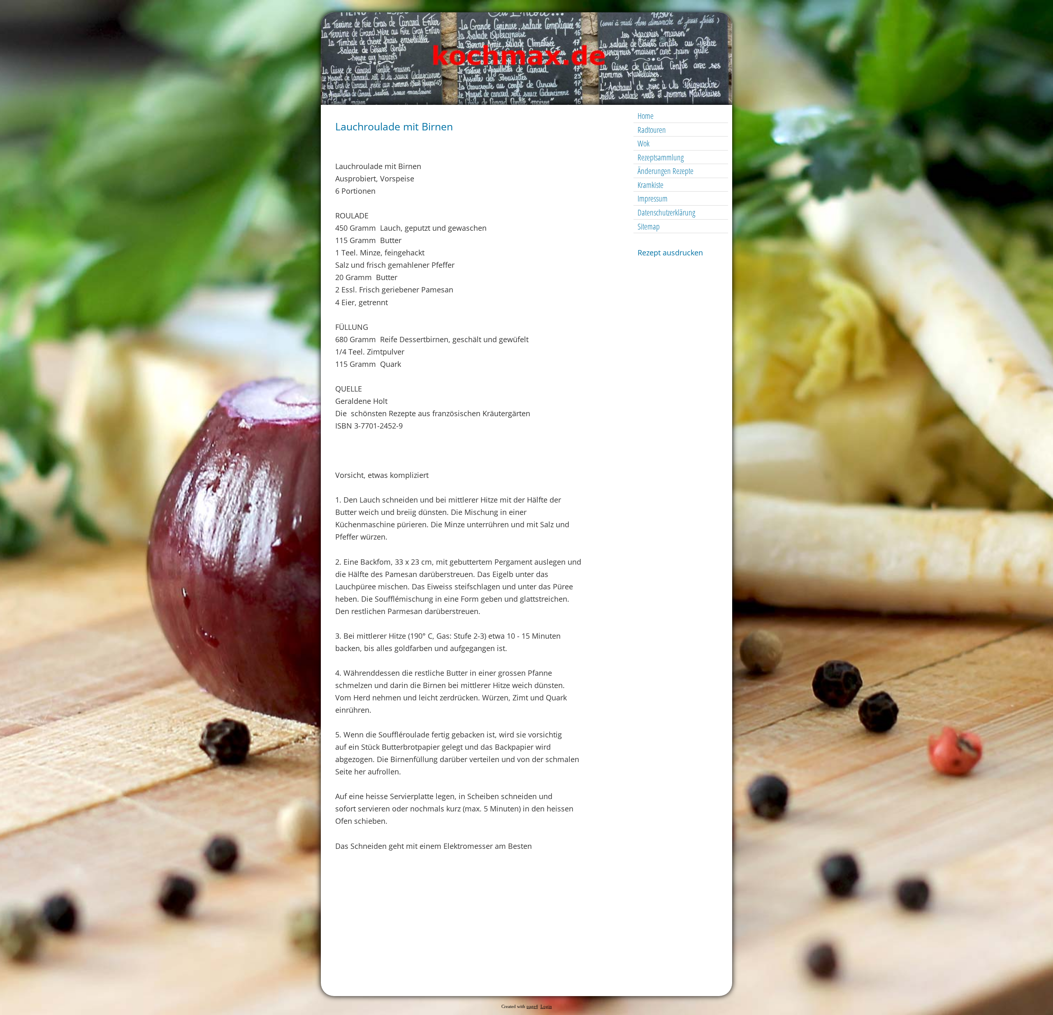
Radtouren (652, 129)
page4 (532, 1006)
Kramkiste (650, 184)
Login (546, 1006)
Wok (643, 143)
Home (646, 115)
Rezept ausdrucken (670, 252)
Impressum (653, 198)
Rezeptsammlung (661, 157)
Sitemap (649, 226)
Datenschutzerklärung (666, 212)
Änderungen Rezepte (665, 170)
